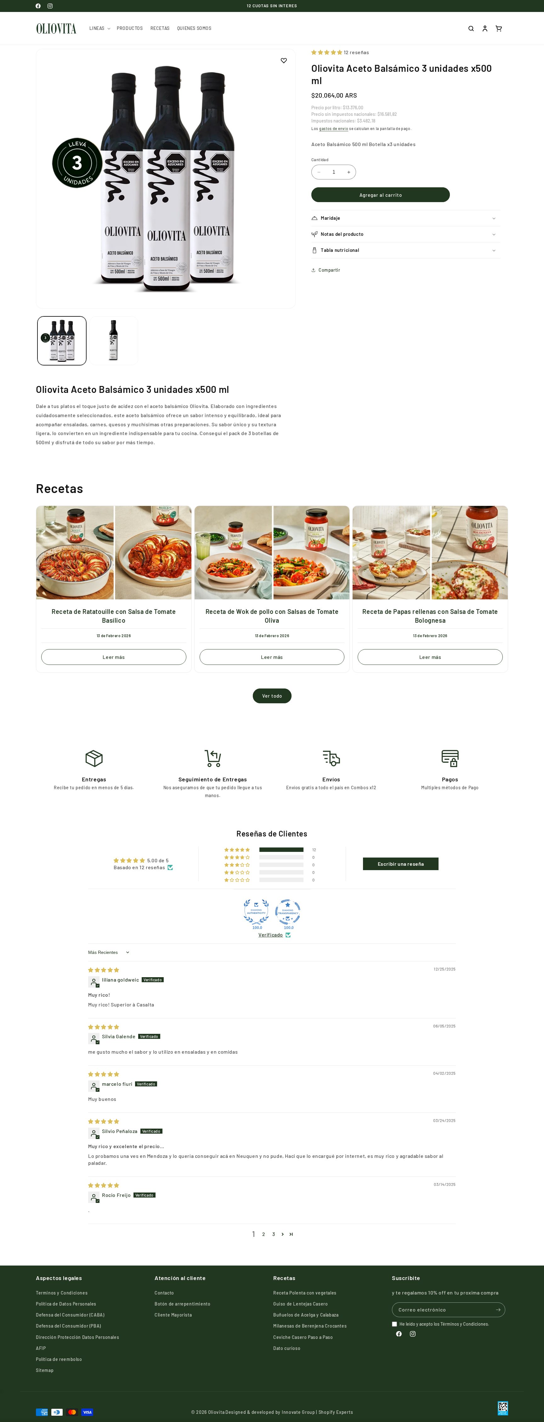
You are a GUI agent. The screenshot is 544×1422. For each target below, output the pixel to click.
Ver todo (272, 696)
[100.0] (256, 912)
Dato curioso (286, 1348)
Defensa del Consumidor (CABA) (70, 1314)
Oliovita (216, 1412)
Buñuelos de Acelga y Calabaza (305, 1314)
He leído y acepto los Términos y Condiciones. (444, 1324)
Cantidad (319, 159)
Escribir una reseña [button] (401, 864)
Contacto (164, 1292)
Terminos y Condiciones (62, 1292)
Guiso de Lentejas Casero (300, 1303)
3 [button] (273, 1234)
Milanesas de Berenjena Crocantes (310, 1326)
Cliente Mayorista (173, 1314)
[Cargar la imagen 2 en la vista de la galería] (113, 340)
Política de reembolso (59, 1359)
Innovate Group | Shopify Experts (317, 1412)
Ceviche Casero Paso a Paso (303, 1337)
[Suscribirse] (498, 1309)
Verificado (270, 935)
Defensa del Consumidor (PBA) (68, 1326)
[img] (103, 970)
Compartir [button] (329, 270)
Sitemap (45, 1370)
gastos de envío (333, 129)
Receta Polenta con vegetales (305, 1292)
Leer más (114, 657)
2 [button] (263, 1234)
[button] (99, 28)
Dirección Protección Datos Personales (77, 1337)
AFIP (41, 1348)
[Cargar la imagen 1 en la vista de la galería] (61, 340)
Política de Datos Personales (66, 1303)
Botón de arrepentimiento (182, 1303)
